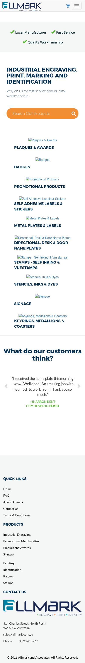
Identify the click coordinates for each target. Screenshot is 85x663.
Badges (8, 576)
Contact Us (10, 508)
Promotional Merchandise (21, 541)
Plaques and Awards (17, 548)
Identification (12, 569)
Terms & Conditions (16, 515)
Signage (8, 554)
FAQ (6, 495)
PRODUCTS (13, 524)
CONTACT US (14, 592)
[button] (6, 384)
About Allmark (13, 502)
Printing (8, 563)
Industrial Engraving (17, 534)
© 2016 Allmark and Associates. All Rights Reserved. (42, 657)
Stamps (8, 583)
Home (7, 489)
